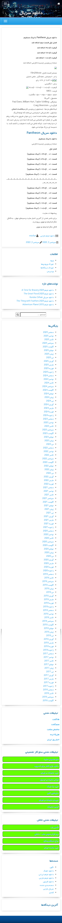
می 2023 (50, 444)
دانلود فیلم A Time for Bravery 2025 (38, 290)
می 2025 (50, 357)
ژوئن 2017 (49, 668)
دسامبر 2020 (48, 531)
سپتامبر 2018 (48, 621)
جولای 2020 (49, 549)
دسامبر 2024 (48, 375)
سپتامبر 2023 (48, 430)
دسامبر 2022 (48, 448)
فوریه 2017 (49, 682)
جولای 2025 (49, 350)
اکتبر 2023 (49, 426)
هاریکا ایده (54, 734)
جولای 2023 (49, 437)
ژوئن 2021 (49, 509)
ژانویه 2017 (48, 686)
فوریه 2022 (49, 484)
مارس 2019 (49, 599)
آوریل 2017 (49, 675)
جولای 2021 (49, 505)
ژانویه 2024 (48, 415)
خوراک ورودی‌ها (47, 264)
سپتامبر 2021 (48, 498)
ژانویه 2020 (48, 570)
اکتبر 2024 (49, 383)
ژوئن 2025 (49, 354)
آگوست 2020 (48, 545)
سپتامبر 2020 (48, 541)
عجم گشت (55, 724)
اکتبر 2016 (49, 693)
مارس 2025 (49, 365)
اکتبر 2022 (49, 455)
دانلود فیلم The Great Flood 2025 (39, 293)
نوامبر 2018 (49, 614)
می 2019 (50, 592)
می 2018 (50, 635)
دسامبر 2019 (48, 574)
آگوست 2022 (48, 462)
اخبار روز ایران (53, 739)
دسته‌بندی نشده (47, 885)
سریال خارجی (48, 889)
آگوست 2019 (48, 585)
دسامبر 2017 (48, 653)
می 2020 (50, 556)
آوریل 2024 (49, 404)
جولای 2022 (49, 466)
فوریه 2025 (49, 368)
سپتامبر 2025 (48, 343)
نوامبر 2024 (49, 379)
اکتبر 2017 (49, 661)
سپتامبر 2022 (48, 458)
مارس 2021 (49, 520)
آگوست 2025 (48, 346)
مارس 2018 (49, 643)
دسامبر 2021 (48, 487)
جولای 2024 (49, 393)
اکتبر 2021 (49, 495)
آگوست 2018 (48, 625)
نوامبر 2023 (49, 422)
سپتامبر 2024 (48, 386)
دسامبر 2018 (48, 610)
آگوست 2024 (48, 390)
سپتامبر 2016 (48, 697)
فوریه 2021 (49, 523)
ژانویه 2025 (48, 372)
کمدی (51, 892)
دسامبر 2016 (48, 689)
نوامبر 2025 (49, 336)
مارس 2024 (49, 408)
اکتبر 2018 (49, 617)
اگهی (52, 867)
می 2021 (50, 513)
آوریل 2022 (49, 476)
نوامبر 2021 (49, 491)
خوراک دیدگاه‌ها (47, 267)
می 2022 (50, 473)
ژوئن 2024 (49, 397)
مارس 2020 (49, 563)
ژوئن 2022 (49, 469)
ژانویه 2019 (48, 606)
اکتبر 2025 (49, 339)
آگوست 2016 (48, 700)
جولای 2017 (49, 664)
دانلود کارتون (48, 881)
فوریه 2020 (49, 567)
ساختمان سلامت (53, 729)
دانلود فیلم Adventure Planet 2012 (38, 304)
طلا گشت (55, 719)
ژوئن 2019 (49, 588)
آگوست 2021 (48, 502)
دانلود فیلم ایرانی (46, 874)
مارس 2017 (49, 679)
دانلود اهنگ (48, 871)
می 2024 (50, 401)
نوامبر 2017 (49, 657)
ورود (52, 260)
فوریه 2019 (49, 603)
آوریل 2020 (49, 560)
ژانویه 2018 (48, 650)
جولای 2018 (49, 628)
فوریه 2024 (49, 411)
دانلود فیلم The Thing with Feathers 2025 (35, 301)
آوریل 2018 (49, 639)
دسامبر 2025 (48, 332)
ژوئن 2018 (49, 632)
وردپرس (50, 271)
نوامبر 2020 (49, 534)
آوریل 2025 (49, 361)
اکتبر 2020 (49, 538)
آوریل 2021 (49, 516)
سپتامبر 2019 (48, 581)
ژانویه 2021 (48, 527)
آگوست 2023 (48, 433)
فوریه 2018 (49, 646)
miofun (32, 236)
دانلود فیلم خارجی (47, 236)
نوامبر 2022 (49, 451)
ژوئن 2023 (49, 440)
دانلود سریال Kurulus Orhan (42, 297)
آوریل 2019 (49, 596)
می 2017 (50, 671)
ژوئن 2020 (49, 552)
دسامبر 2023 (48, 419)
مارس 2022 (49, 480)
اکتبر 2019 (49, 578)
